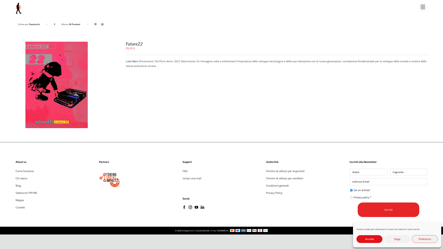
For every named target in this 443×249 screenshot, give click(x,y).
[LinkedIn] (202, 207)
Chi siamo (22, 178)
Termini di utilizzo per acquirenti (285, 171)
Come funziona (25, 171)
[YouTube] (196, 207)
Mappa (20, 200)
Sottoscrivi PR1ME (26, 193)
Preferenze (425, 239)
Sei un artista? (361, 190)
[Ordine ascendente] (54, 24)
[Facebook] (184, 207)
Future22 (134, 43)
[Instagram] (190, 207)
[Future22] (56, 44)
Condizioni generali (277, 185)
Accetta (369, 239)
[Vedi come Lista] (102, 24)
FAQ (185, 171)
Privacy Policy (274, 193)
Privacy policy (361, 197)
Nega (397, 239)
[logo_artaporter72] (19, 3)
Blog (18, 185)
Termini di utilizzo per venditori (284, 178)
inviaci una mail (192, 178)
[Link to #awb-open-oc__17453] (422, 7)
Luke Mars (132, 61)
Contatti (20, 207)
